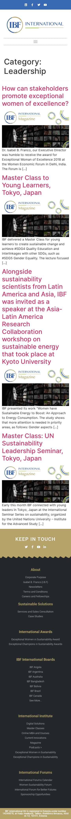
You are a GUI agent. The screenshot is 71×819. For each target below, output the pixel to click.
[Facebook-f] (32, 5)
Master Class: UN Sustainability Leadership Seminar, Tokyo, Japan (32, 447)
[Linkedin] (26, 5)
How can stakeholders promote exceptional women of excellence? (35, 96)
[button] (35, 41)
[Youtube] (45, 5)
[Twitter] (39, 5)
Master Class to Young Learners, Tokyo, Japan (26, 185)
